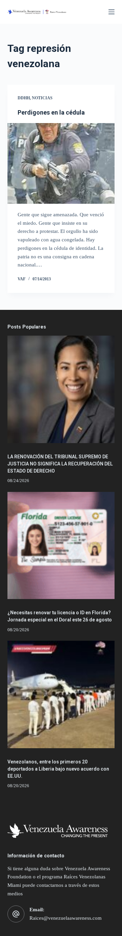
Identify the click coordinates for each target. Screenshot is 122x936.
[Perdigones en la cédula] (61, 163)
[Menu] (111, 12)
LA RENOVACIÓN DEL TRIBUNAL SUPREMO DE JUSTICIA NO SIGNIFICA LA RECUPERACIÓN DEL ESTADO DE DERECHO (60, 464)
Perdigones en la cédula (51, 112)
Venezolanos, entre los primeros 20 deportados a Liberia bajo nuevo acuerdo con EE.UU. (58, 769)
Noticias (42, 98)
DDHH (24, 98)
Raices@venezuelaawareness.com (65, 918)
